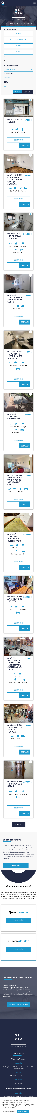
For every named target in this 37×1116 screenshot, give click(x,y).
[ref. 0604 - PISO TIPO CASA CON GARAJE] (18, 770)
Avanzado (27, 92)
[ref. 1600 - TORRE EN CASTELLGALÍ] (18, 402)
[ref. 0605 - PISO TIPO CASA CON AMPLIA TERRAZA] (18, 713)
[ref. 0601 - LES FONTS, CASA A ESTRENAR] (18, 222)
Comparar (18, 140)
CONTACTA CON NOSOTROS (18, 1005)
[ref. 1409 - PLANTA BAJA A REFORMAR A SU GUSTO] (18, 283)
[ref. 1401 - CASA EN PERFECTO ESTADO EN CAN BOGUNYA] (18, 340)
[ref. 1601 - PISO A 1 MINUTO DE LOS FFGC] (18, 585)
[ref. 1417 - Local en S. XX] (18, 108)
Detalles (25, 145)
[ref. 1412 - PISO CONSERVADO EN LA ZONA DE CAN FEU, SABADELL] (18, 163)
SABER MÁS (15, 865)
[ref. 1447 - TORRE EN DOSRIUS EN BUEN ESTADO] (18, 522)
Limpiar (17, 92)
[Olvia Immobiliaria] (2, 3)
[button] (18, 69)
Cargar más (18, 824)
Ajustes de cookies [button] (9, 1111)
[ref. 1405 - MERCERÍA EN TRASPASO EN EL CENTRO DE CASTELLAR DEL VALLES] (18, 646)
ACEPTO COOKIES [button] (23, 1111)
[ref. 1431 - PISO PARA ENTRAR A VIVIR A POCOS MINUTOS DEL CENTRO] (18, 464)
